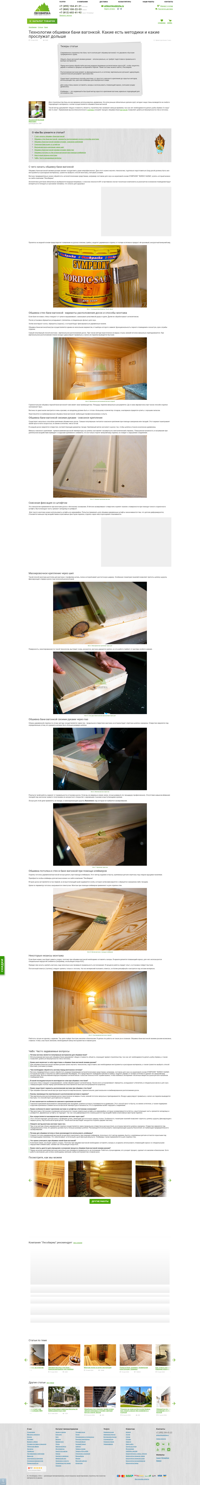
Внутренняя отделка (110, 1437)
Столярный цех (108, 1439)
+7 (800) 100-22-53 (70, 9)
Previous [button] (30, 1180)
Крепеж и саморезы (62, 1456)
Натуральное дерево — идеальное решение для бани (94, 1170)
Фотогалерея (130, 1449)
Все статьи (50, 1383)
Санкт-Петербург (162, 1458)
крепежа (90, 110)
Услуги (62, 2)
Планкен (58, 1465)
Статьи (128, 1437)
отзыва (79, 1281)
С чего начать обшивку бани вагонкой (49, 136)
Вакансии (30, 1456)
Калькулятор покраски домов (135, 1456)
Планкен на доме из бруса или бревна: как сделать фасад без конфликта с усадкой (135, 1410)
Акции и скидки (61, 1432)
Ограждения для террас (63, 1463)
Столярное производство (35, 1461)
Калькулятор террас (132, 1463)
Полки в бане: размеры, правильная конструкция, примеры (134, 1368)
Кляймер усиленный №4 (41, 1273)
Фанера (78, 1458)
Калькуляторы (124, 2)
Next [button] (169, 1180)
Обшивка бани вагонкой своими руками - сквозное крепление (58, 142)
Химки (158, 1461)
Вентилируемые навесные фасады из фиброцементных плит (63, 1410)
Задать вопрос (109, 9)
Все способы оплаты (142, 1479)
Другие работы (100, 1201)
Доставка (104, 2)
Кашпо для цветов (61, 1451)
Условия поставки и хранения (36, 1444)
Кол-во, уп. (32, 1285)
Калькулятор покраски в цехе (135, 1458)
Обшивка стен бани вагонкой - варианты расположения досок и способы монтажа (66, 139)
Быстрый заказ (51, 1299)
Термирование (108, 1444)
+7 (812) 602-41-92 (70, 12)
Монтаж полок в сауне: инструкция (97, 1368)
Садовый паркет (81, 1444)
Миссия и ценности (33, 1434)
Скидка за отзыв (131, 1446)
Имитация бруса (61, 1446)
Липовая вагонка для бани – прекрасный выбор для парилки (60, 1368)
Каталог (128, 1432)
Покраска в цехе (109, 1432)
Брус (57, 1437)
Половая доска (80, 1432)
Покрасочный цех (32, 1463)
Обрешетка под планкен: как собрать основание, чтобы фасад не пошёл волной (171, 1410)
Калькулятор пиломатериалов (135, 1461)
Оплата (29, 1437)
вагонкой (123, 110)
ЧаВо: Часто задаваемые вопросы (47, 158)
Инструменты (60, 1449)
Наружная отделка (109, 1434)
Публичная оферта (33, 1446)
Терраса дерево (80, 1449)
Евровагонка (60, 1441)
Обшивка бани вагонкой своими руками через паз (54, 150)
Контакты (168, 2)
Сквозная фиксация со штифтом (47, 144)
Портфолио (30, 1451)
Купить (53, 1294)
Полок (77, 1434)
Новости (128, 1441)
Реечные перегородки (83, 1439)
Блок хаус (59, 1434)
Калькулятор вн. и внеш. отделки (136, 1453)
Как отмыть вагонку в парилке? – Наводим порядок (168, 1368)
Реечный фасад (81, 1441)
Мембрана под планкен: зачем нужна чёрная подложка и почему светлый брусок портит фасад (99, 1410)
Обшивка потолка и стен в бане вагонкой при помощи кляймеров (60, 153)
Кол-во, (68, 1285)
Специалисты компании (35, 1458)
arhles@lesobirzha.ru (114, 6)
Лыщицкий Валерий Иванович (36, 120)
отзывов (43, 1281)
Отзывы (128, 1439)
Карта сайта (129, 1444)
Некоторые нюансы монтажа (45, 155)
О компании (82, 2)
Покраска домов (109, 1441)
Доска (58, 1444)
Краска (58, 1453)
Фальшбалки (80, 1456)
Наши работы (148, 2)
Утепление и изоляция (83, 1453)
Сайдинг (78, 1446)
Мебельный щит (61, 1458)
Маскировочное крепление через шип (49, 147)
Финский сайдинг (81, 1461)
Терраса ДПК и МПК (82, 1451)
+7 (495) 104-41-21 (70, 6)
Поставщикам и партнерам (35, 1453)
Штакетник (79, 1463)
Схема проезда (161, 1439)
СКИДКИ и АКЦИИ (131, 1451)
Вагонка (58, 1439)
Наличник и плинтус (62, 1461)
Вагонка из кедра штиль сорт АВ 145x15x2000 (81, 1274)
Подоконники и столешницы (85, 1437)
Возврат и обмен (32, 1441)
